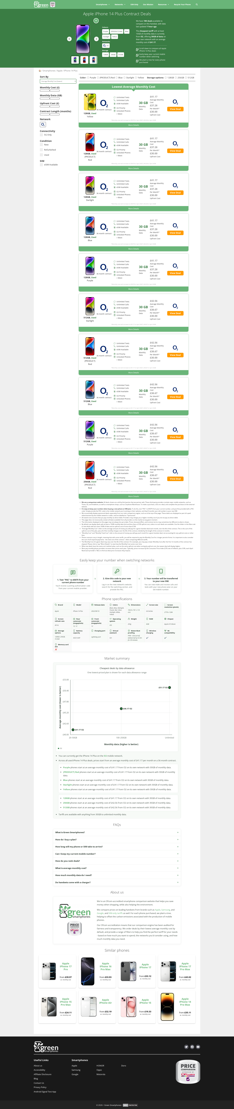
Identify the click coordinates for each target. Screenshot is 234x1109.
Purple (105, 31)
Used (46, 154)
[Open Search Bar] (196, 4)
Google (100, 913)
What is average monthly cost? (71, 868)
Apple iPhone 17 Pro (66, 966)
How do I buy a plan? (66, 839)
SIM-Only (134, 4)
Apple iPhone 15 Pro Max (66, 1001)
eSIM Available (51, 164)
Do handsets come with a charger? (73, 882)
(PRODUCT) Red (116, 31)
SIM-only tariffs (116, 913)
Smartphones (101, 4)
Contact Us (39, 1083)
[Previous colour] (69, 39)
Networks (119, 4)
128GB (105, 54)
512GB (120, 54)
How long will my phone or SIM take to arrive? (79, 846)
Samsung (165, 909)
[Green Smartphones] (41, 4)
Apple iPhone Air (105, 1001)
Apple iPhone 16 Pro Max (105, 966)
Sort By (44, 76)
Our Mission (148, 4)
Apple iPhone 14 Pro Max (185, 1001)
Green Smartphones (112, 1105)
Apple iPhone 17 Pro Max (185, 966)
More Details (133, 125)
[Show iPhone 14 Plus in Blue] (94, 60)
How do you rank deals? (67, 860)
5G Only (48, 134)
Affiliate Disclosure (42, 1074)
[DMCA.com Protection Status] (130, 1106)
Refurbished (50, 149)
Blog (36, 1078)
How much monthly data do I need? (73, 875)
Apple (59, 70)
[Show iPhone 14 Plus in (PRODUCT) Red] (84, 60)
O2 (105, 755)
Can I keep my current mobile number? (75, 853)
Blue (126, 31)
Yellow (114, 37)
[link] (133, 105)
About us (38, 1065)
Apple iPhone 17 (145, 966)
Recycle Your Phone (182, 4)
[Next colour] (96, 39)
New (46, 144)
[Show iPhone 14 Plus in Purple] (75, 60)
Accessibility (39, 1069)
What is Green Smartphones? (70, 832)
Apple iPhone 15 (145, 1001)
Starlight (106, 37)
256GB (113, 54)
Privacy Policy (40, 1087)
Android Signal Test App (45, 1091)
